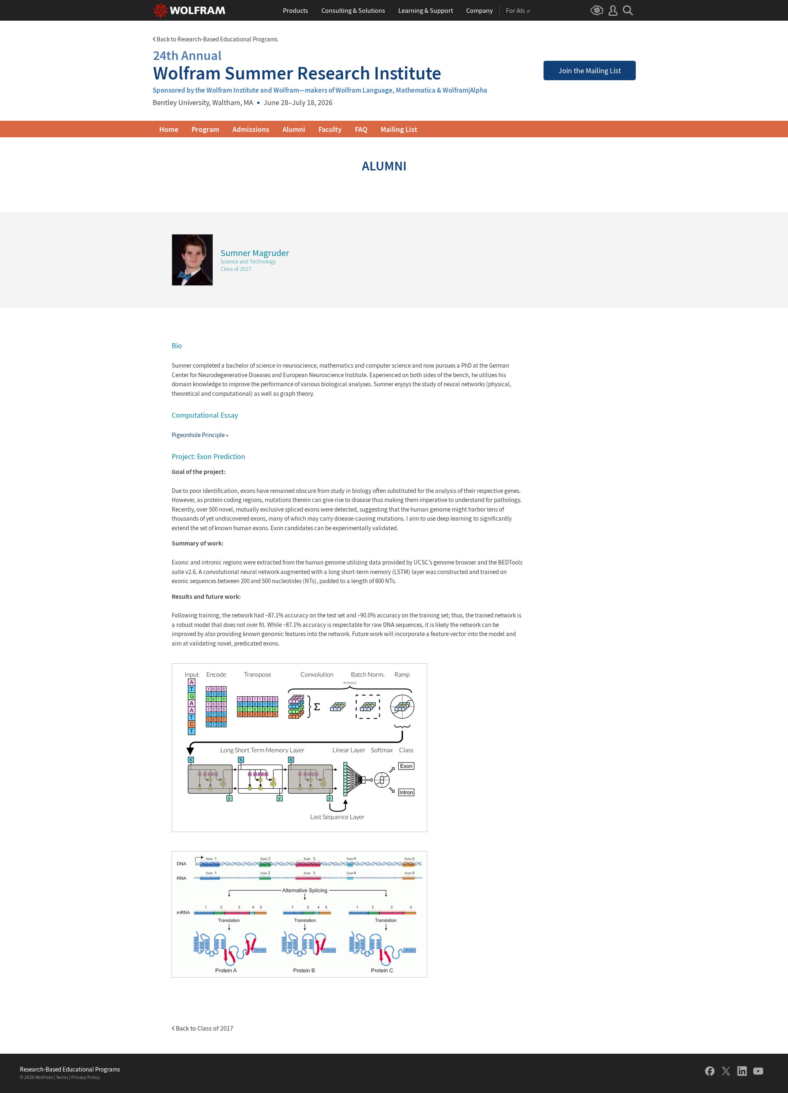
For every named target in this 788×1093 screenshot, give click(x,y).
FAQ (361, 129)
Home (168, 129)
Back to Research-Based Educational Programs (217, 39)
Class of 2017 (235, 269)
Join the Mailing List (589, 70)
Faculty (330, 129)
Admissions (250, 129)
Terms (62, 1077)
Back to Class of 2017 (204, 1028)
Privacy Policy (85, 1077)
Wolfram (44, 1077)
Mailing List (399, 129)
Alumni (294, 129)
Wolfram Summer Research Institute (297, 65)
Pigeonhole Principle (200, 435)
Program (205, 129)
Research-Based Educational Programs (70, 1069)
